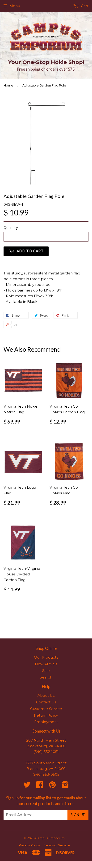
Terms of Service (57, 845)
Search (46, 677)
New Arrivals (46, 664)
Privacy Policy (29, 845)
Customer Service (46, 708)
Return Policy (46, 715)
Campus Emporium (50, 838)
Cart (84, 6)
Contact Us (46, 702)
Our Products (46, 657)
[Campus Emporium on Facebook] (39, 786)
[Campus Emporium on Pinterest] (52, 786)
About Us (46, 695)
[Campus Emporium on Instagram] (65, 786)
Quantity (11, 228)
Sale (46, 670)
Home (8, 85)
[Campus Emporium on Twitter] (26, 786)
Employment (46, 722)
